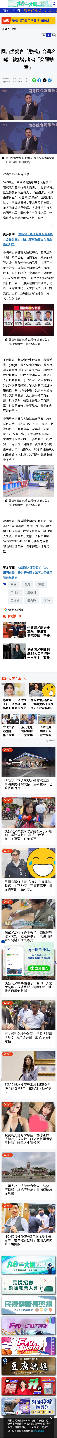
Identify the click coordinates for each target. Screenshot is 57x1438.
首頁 (6, 10)
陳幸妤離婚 (33, 10)
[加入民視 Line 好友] (28, 958)
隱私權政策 (38, 1430)
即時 (17, 10)
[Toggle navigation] (4, 4)
